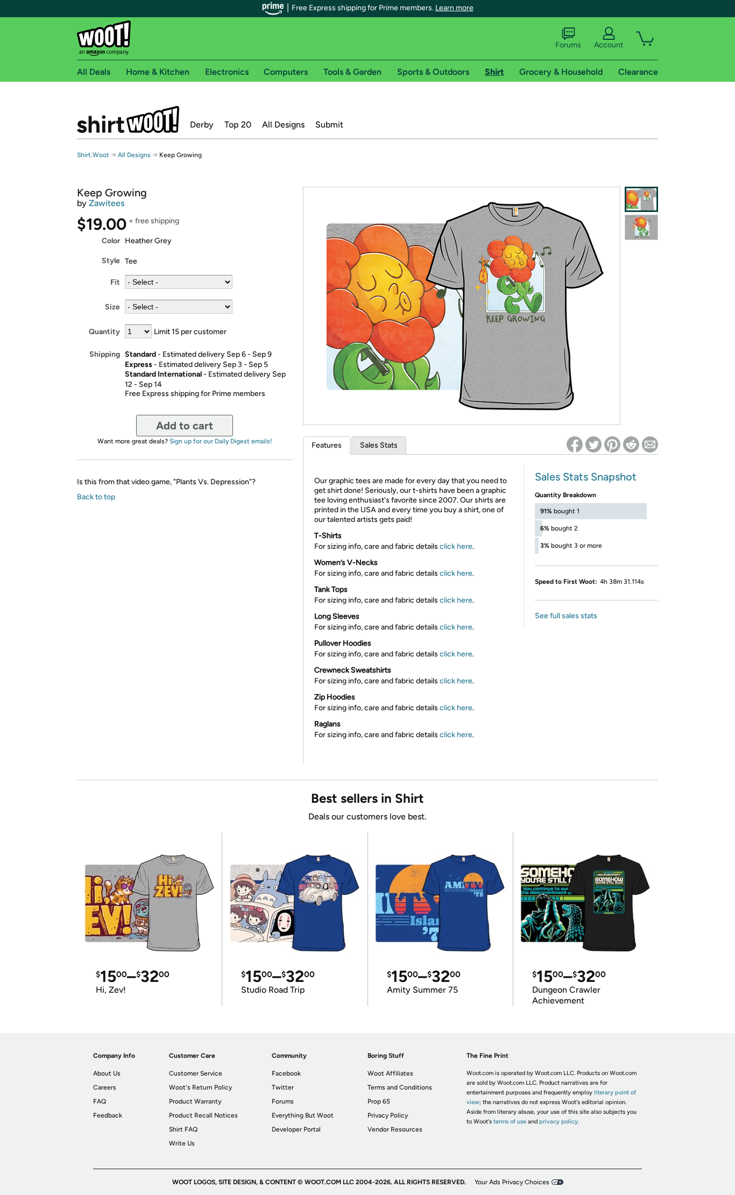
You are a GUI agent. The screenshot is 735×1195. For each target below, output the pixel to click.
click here (456, 546)
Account (608, 45)
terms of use (509, 1121)
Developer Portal (296, 1129)
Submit (329, 124)
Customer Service (195, 1073)
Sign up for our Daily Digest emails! (220, 441)
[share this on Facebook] (575, 444)
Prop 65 (378, 1101)
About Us (107, 1073)
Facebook (286, 1073)
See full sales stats (566, 615)
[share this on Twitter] (593, 444)
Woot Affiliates (390, 1073)
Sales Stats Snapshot (586, 476)
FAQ (99, 1101)
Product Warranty (195, 1101)
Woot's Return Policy (200, 1087)
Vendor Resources (394, 1129)
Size (112, 307)
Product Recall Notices (203, 1115)
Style (111, 260)
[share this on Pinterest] (612, 444)
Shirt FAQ (183, 1129)
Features (327, 445)
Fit (115, 282)
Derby (202, 124)
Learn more (454, 7)
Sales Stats (379, 445)
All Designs (283, 124)
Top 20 (237, 124)
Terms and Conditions (399, 1087)
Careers (104, 1087)
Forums (568, 45)
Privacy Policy (387, 1115)
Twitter (283, 1087)
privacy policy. (559, 1121)
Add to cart (184, 425)
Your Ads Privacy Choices (512, 1182)
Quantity (104, 331)
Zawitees (106, 203)
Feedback (107, 1115)
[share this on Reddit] (631, 444)
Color (111, 240)
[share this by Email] (650, 444)
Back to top (96, 496)
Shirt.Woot (128, 119)
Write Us (182, 1143)
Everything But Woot (303, 1115)
